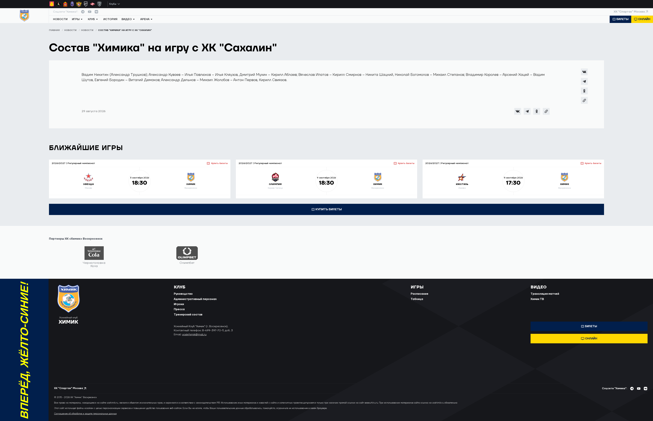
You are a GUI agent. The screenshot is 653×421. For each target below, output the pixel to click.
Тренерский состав (188, 314)
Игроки (179, 304)
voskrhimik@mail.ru (194, 334)
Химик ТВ (537, 299)
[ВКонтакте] (584, 71)
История (110, 19)
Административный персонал (195, 299)
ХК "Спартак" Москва (629, 11)
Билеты (622, 19)
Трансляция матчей (545, 294)
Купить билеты (219, 163)
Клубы (112, 4)
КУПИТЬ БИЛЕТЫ (328, 209)
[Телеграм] (584, 81)
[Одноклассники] (584, 91)
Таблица (417, 299)
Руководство (183, 294)
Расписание (419, 294)
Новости (60, 19)
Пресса (179, 309)
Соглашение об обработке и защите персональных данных (85, 413)
